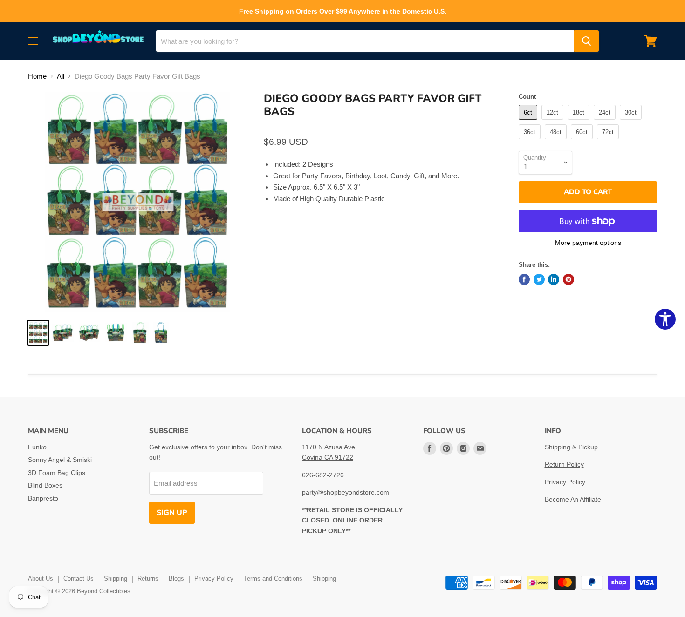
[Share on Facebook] (524, 279)
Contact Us (78, 578)
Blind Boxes (45, 485)
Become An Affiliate (573, 499)
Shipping (115, 578)
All (60, 76)
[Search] (586, 41)
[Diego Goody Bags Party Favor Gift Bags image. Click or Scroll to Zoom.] (138, 202)
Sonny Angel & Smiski (60, 459)
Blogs (176, 578)
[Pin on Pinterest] (568, 279)
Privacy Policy (565, 482)
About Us (40, 578)
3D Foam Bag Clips (56, 472)
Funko (37, 447)
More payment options (588, 242)
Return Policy (564, 464)
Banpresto (43, 498)
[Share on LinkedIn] (553, 279)
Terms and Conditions (273, 578)
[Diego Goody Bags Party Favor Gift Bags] (38, 333)
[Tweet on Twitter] (539, 279)
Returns (147, 578)
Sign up (172, 513)
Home (37, 76)
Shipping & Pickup (571, 447)
